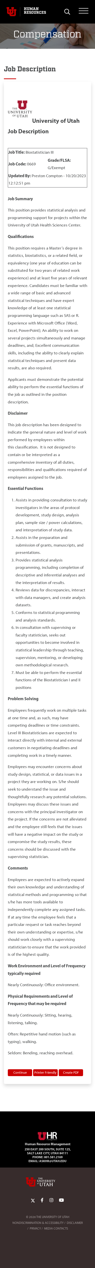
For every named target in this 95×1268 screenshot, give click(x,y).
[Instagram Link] (51, 1200)
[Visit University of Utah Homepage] (11, 12)
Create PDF (71, 1072)
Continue (20, 1072)
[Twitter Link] (33, 1200)
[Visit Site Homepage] (47, 1135)
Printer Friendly (45, 1072)
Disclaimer (75, 1223)
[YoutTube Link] (61, 1200)
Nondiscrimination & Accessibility (38, 1223)
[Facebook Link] (42, 1200)
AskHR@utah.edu (52, 1161)
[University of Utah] (47, 1182)
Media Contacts (56, 1228)
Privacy (35, 1228)
